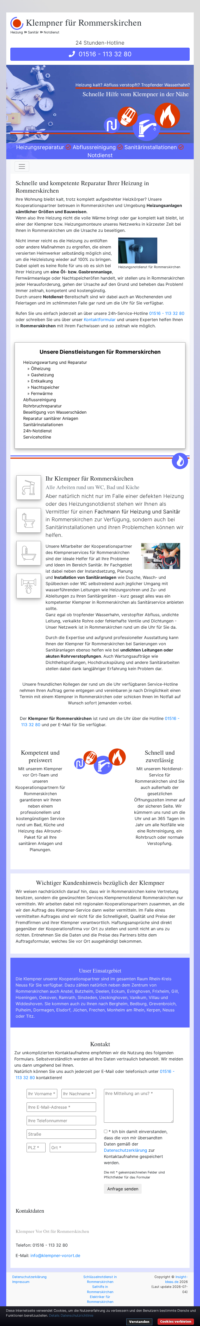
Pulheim (23, 1009)
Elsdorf (63, 1009)
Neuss (168, 1009)
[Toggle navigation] (22, 166)
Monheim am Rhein (125, 1009)
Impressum (20, 1282)
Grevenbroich (162, 1003)
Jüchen (80, 1009)
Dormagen (43, 1009)
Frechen (97, 1009)
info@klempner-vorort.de (55, 1255)
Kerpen (153, 1009)
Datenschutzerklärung (125, 1150)
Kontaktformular (100, 319)
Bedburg (138, 1003)
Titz (30, 1016)
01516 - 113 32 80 (103, 54)
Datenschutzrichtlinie (77, 1315)
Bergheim (118, 1003)
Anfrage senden (122, 1188)
